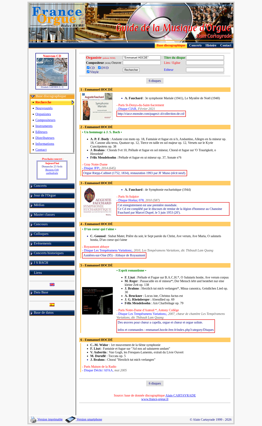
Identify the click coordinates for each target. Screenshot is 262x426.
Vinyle (94, 72)
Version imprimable (50, 419)
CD (93, 68)
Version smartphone (89, 419)
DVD (105, 68)
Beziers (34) (52, 171)
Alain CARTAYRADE (180, 395)
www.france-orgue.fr (154, 399)
